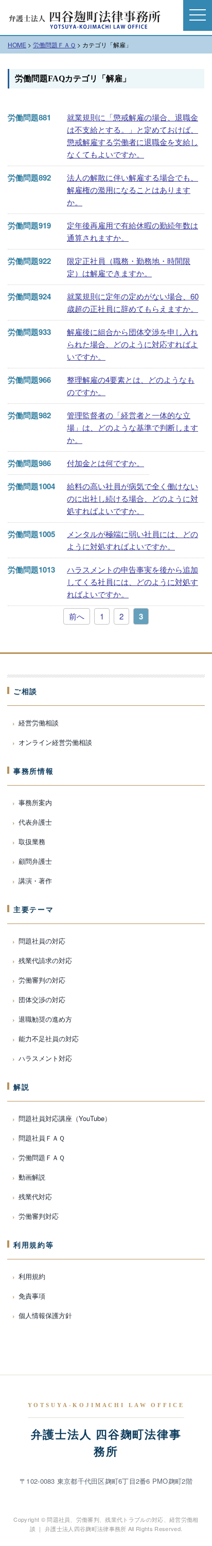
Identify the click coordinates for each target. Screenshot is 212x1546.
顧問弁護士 (35, 861)
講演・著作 (35, 880)
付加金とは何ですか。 (105, 462)
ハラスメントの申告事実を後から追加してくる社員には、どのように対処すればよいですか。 (132, 581)
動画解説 (32, 1177)
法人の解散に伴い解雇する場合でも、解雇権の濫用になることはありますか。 (132, 189)
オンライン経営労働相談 (55, 742)
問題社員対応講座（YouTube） (65, 1118)
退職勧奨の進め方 (45, 1019)
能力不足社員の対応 (49, 1038)
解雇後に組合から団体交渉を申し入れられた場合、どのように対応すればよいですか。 (132, 344)
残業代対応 (35, 1196)
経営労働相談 (39, 722)
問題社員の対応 (42, 941)
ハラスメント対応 (45, 1058)
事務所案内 (35, 802)
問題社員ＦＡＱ (42, 1138)
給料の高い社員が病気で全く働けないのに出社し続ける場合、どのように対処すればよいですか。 (132, 498)
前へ (76, 616)
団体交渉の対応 (42, 999)
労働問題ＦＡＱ (42, 1157)
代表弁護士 (35, 822)
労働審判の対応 (42, 980)
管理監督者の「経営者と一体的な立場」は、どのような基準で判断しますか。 (132, 427)
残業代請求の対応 (45, 960)
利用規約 (32, 1276)
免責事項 (32, 1296)
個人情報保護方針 (45, 1315)
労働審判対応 (39, 1216)
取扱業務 (32, 841)
